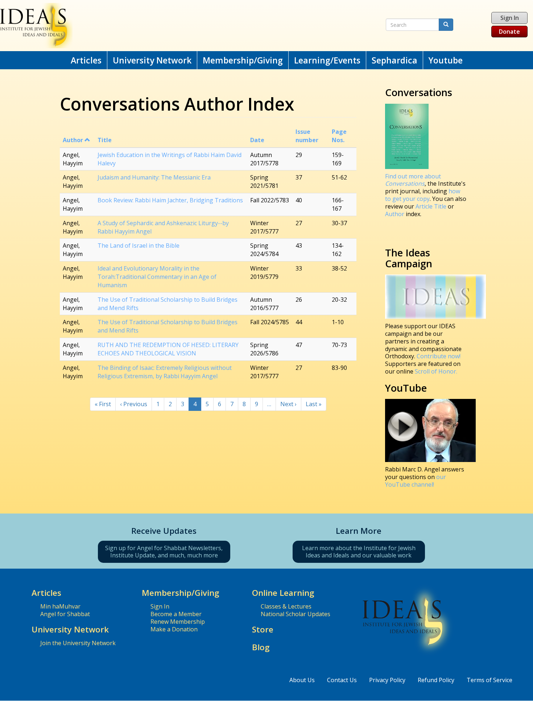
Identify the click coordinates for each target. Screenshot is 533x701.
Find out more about (413, 180)
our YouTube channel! (415, 480)
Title (105, 140)
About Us (302, 680)
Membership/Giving (243, 60)
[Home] (174, 25)
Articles (86, 60)
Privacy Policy (387, 680)
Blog (261, 647)
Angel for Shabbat (65, 614)
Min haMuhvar (60, 606)
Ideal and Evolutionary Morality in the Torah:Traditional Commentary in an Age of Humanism (157, 276)
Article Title (432, 206)
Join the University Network (78, 643)
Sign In (509, 18)
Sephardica (394, 60)
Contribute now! (438, 356)
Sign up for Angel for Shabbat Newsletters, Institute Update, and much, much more (164, 552)
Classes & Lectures (286, 606)
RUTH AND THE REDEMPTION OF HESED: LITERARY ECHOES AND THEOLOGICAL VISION (168, 349)
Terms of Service (489, 680)
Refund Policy (436, 680)
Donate (509, 32)
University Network (152, 60)
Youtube (446, 60)
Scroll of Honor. (436, 371)
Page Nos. (339, 136)
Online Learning (283, 592)
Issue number (307, 136)
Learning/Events (327, 60)
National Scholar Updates (295, 614)
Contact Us (342, 680)
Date (257, 140)
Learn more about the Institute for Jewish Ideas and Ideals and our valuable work (359, 552)
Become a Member (176, 614)
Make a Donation (174, 629)
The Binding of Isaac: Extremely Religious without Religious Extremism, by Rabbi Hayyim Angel (165, 372)
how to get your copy (422, 195)
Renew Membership (177, 622)
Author (73, 140)
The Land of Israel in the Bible (138, 246)
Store (262, 629)
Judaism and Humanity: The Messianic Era (154, 177)
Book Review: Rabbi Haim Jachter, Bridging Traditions (170, 200)
